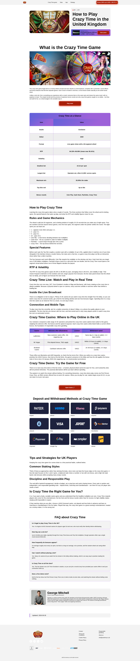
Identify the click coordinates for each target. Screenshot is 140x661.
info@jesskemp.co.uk (104, 637)
